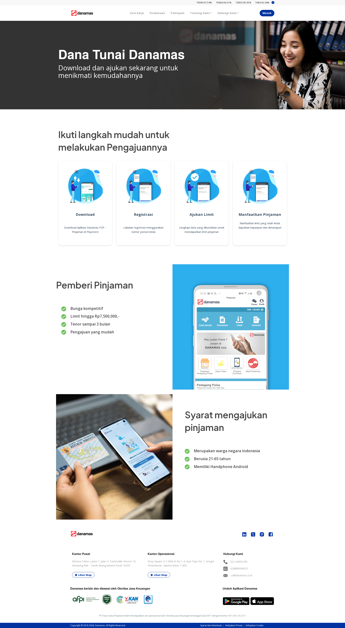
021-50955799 (239, 561)
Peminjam (177, 13)
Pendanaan (157, 13)
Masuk (267, 13)
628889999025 (239, 568)
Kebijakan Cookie (254, 625)
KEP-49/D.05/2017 (237, 615)
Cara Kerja (137, 13)
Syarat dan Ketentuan (211, 625)
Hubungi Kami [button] (227, 13)
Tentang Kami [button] (200, 13)
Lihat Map (85, 575)
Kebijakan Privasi (234, 625)
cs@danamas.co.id (241, 575)
